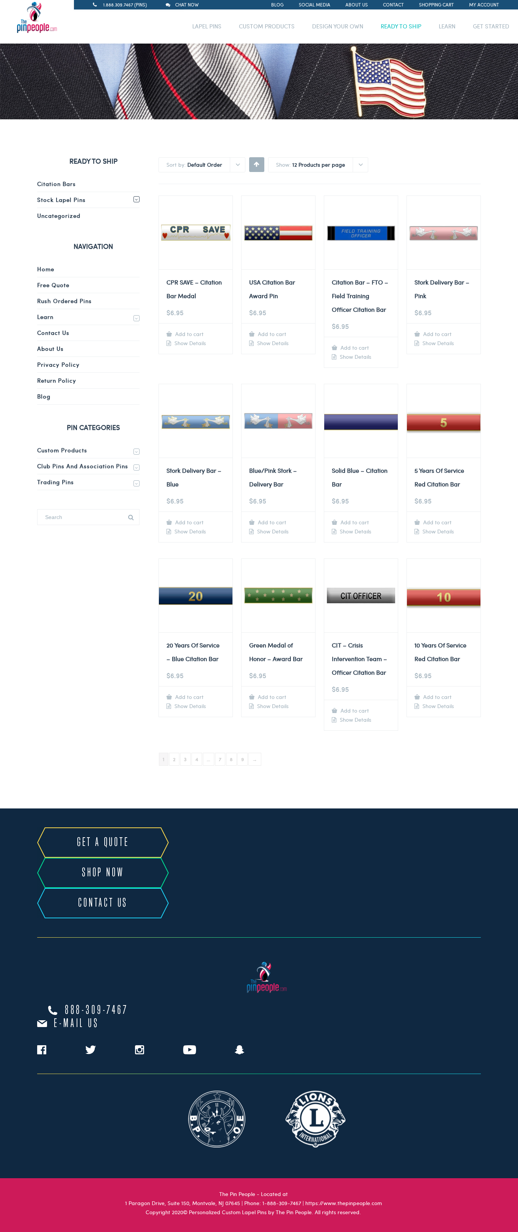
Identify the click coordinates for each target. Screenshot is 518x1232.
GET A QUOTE (103, 842)
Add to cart (189, 334)
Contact (393, 5)
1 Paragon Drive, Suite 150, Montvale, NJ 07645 (182, 1203)
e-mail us (76, 1023)
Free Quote (53, 285)
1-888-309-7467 (281, 1203)
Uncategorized (58, 215)
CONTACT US (103, 903)
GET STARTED (491, 26)
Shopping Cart (436, 5)
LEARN (447, 26)
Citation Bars (56, 184)
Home (45, 269)
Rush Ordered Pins (64, 301)
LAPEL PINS (206, 26)
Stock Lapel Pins (61, 199)
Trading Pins (55, 482)
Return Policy (56, 380)
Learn (45, 317)
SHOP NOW (103, 873)
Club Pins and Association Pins (82, 466)
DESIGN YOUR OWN (337, 26)
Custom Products (62, 450)
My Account (484, 5)
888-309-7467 (97, 1010)
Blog (277, 5)
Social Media (314, 5)
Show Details (189, 343)
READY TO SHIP (401, 26)
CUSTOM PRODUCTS (267, 26)
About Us (356, 5)
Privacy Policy (58, 364)
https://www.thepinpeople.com (343, 1203)
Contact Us (53, 332)
